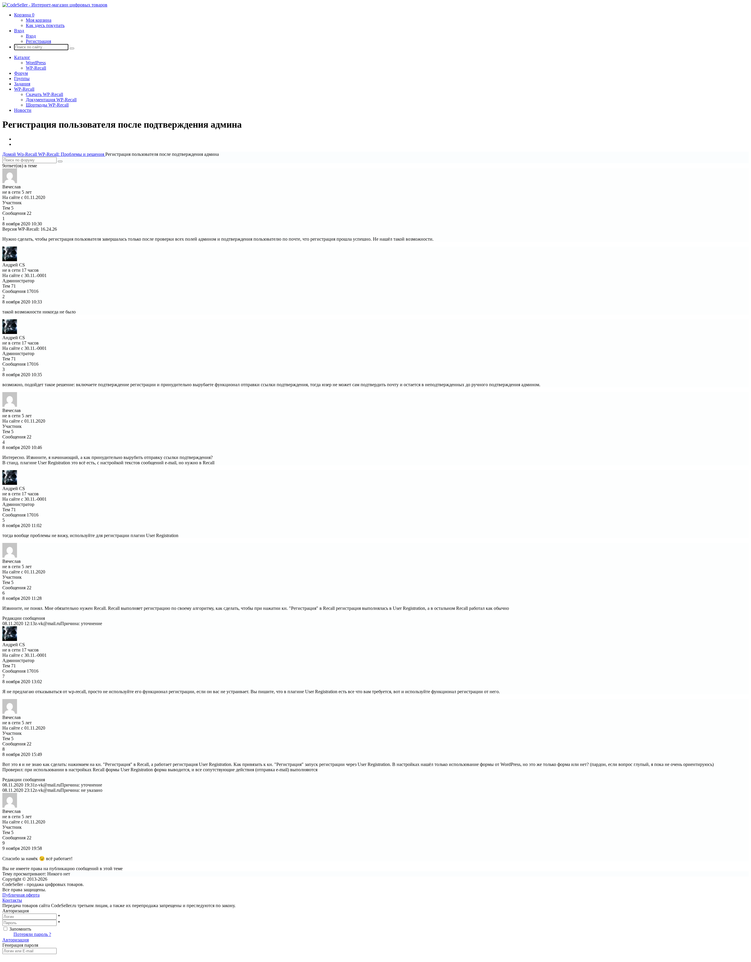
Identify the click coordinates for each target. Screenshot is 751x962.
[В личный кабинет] (9, 181)
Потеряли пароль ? (32, 934)
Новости (22, 110)
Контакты (12, 900)
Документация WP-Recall (51, 99)
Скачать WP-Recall (44, 94)
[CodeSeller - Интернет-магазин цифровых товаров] (54, 4)
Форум (21, 73)
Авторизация (15, 939)
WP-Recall (36, 67)
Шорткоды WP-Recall (47, 104)
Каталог (22, 57)
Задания (22, 83)
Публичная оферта (21, 894)
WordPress (36, 62)
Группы (22, 78)
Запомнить (20, 928)
